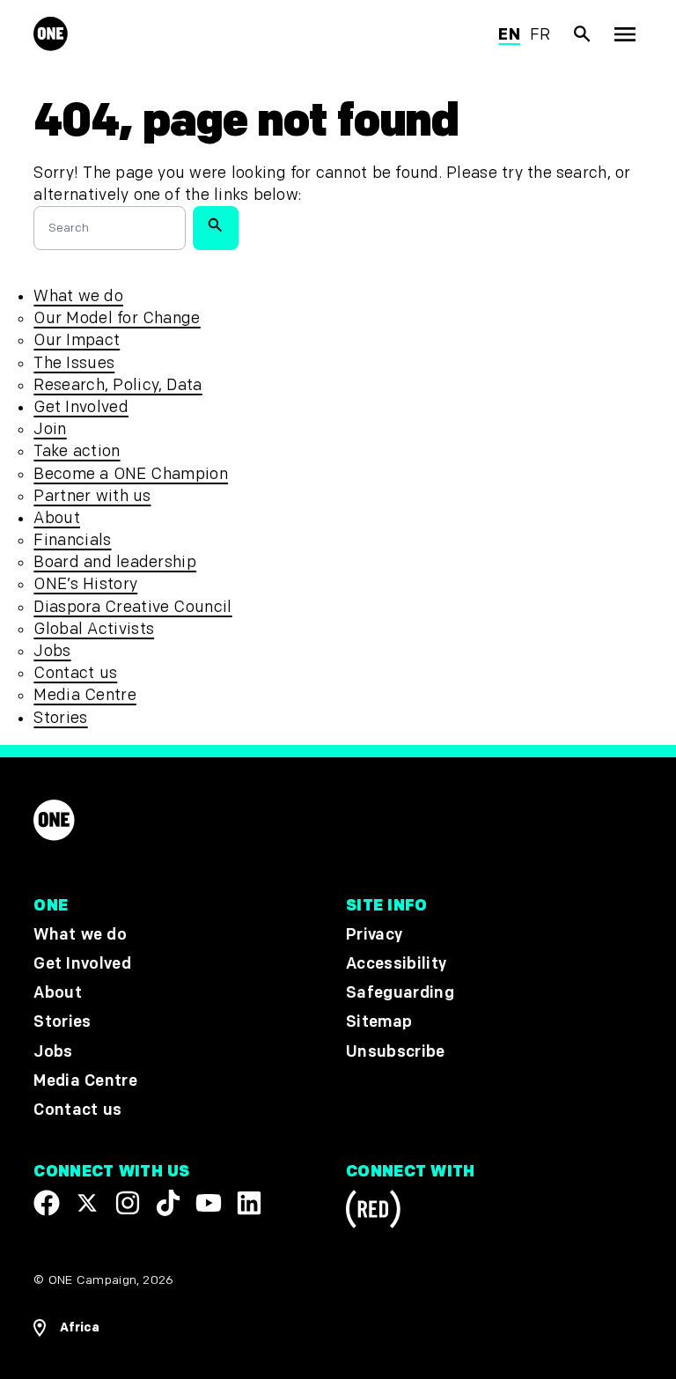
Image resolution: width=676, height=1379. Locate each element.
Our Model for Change (116, 318)
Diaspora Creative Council (132, 607)
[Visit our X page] (87, 1203)
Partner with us (92, 496)
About (56, 518)
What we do (77, 296)
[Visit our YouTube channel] (208, 1203)
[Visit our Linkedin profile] (249, 1203)
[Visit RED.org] (373, 1212)
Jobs (51, 651)
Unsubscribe (395, 1052)
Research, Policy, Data (117, 385)
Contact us (75, 673)
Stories (60, 718)
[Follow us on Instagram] (127, 1203)
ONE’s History (85, 584)
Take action (76, 451)
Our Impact (76, 340)
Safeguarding (400, 993)
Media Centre (84, 695)
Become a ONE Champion (130, 474)
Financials (72, 540)
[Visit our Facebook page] (46, 1203)
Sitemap (379, 1022)
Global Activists (93, 629)
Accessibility (396, 964)
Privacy (374, 934)
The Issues (73, 363)
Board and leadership (114, 562)
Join (49, 429)
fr (540, 35)
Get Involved (80, 407)
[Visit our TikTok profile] (168, 1203)
